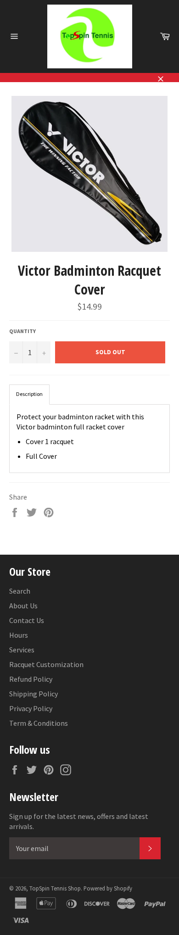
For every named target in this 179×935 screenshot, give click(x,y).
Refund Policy (30, 679)
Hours (18, 635)
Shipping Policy (33, 693)
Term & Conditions (38, 723)
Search (19, 591)
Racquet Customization (46, 664)
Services (21, 649)
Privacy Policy (30, 708)
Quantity (22, 331)
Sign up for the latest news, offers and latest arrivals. (78, 821)
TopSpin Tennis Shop (55, 888)
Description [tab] (29, 393)
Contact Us (26, 620)
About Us (23, 605)
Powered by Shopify (108, 888)
